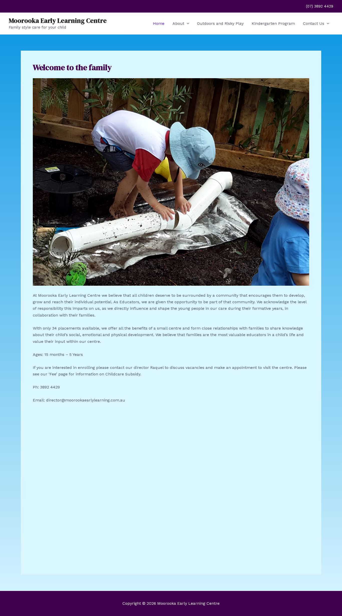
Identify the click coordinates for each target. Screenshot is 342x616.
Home (158, 23)
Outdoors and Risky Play (220, 23)
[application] (186, 24)
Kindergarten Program (273, 23)
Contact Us (313, 23)
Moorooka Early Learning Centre (58, 20)
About (178, 23)
